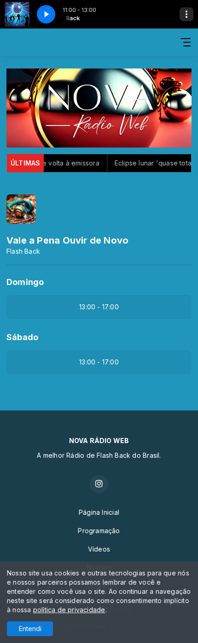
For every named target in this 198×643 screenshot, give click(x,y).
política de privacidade (69, 610)
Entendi (30, 628)
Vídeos (99, 549)
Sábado (22, 337)
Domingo (25, 282)
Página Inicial (99, 512)
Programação (99, 531)
